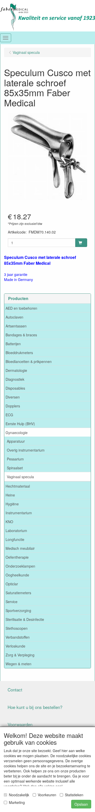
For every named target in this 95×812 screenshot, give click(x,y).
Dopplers (13, 405)
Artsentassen (16, 325)
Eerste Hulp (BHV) (20, 423)
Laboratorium (16, 530)
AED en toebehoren (21, 308)
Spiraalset (15, 467)
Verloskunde (15, 646)
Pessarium (15, 458)
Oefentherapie (17, 557)
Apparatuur (16, 441)
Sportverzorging (18, 610)
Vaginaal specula (20, 476)
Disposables (15, 388)
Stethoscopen (17, 628)
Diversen (13, 397)
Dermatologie (16, 370)
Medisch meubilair (20, 548)
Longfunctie (15, 539)
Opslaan (81, 804)
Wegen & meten (18, 663)
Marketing (17, 802)
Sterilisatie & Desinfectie (25, 619)
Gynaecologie (17, 432)
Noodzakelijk (19, 794)
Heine (10, 495)
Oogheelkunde (17, 574)
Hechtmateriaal (18, 486)
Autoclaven (14, 317)
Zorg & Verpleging (20, 654)
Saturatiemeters (18, 592)
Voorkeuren (47, 794)
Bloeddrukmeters (19, 352)
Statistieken (74, 794)
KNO (9, 521)
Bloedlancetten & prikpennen (29, 361)
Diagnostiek (15, 379)
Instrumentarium (19, 512)
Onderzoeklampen (20, 566)
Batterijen (13, 343)
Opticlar (12, 583)
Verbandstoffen (18, 637)
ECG (9, 414)
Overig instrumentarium (26, 450)
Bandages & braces (21, 334)
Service (11, 601)
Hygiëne (12, 503)
